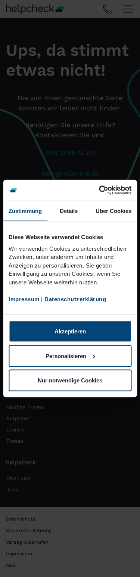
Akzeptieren (70, 331)
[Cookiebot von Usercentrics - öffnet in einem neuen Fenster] (99, 190)
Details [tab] (69, 210)
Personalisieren (66, 355)
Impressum (24, 299)
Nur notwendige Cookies (70, 380)
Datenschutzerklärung (75, 299)
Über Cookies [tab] (113, 210)
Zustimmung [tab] (25, 210)
